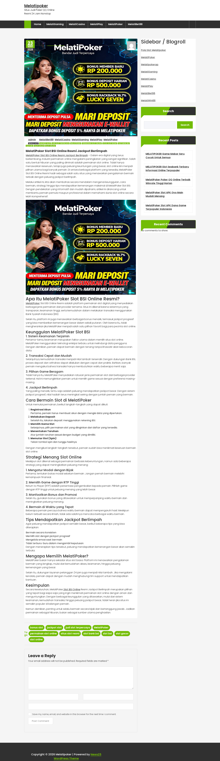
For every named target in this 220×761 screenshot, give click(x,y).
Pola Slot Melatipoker (153, 50)
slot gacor (39, 146)
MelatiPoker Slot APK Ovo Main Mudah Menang (164, 194)
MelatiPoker (115, 24)
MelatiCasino (77, 24)
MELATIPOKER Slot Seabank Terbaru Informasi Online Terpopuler (167, 168)
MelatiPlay (96, 24)
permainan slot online (91, 143)
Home (37, 24)
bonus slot (33, 143)
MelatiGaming (55, 24)
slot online (50, 146)
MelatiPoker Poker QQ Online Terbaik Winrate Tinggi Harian (168, 181)
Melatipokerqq (149, 64)
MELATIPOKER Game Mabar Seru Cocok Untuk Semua (165, 155)
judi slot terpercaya (60, 143)
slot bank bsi (123, 143)
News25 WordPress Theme (77, 756)
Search (168, 111)
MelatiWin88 (148, 100)
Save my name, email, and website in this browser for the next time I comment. (74, 714)
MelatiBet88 (135, 24)
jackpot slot (45, 143)
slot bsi (29, 146)
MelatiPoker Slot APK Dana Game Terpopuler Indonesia (166, 207)
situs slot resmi (109, 143)
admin (32, 139)
